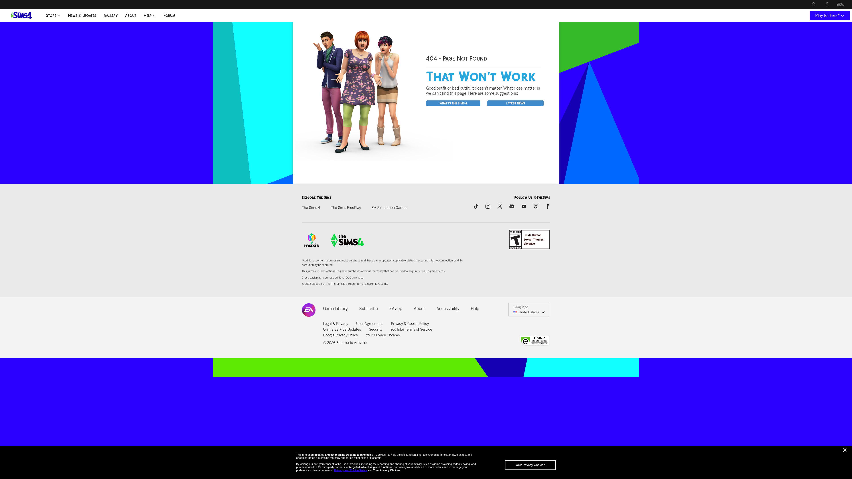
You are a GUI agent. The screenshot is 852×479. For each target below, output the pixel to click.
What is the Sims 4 (453, 103)
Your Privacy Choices (530, 465)
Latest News (515, 103)
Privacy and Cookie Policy (350, 470)
